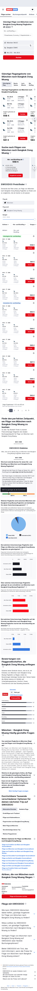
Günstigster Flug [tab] (7, 84)
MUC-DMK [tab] (18, 442)
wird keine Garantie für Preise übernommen (18, 966)
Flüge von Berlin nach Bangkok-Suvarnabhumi (17, 858)
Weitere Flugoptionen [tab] (10, 834)
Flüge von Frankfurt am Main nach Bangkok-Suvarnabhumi (16, 845)
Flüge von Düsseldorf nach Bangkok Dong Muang (17, 860)
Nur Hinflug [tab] (31, 84)
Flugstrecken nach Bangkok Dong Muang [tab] (16, 821)
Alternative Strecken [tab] (9, 809)
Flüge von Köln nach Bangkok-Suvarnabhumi (16, 865)
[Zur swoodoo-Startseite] (12, 9)
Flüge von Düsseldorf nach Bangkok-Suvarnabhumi (18, 855)
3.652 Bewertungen (16, 695)
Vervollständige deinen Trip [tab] (11, 829)
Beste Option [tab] (16, 84)
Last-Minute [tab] (23, 84)
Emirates (13, 689)
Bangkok (25, 986)
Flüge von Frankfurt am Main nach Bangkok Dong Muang (17, 852)
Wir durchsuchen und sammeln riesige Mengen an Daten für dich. (15, 975)
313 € (8, 27)
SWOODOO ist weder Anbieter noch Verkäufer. (14, 972)
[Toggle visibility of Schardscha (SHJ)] (25, 535)
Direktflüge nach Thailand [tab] (11, 813)
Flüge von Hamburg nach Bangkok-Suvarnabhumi (18, 863)
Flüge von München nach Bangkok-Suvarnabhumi (18, 849)
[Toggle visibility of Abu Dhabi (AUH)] (11, 538)
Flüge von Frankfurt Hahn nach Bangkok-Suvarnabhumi (15, 869)
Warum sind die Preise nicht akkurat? (15, 979)
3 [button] (18, 410)
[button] (3, 9)
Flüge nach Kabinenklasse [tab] (11, 817)
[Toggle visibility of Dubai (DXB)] (10, 535)
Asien (13, 986)
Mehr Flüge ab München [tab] (10, 825)
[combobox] (20, 202)
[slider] (35, 219)
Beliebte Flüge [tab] (23, 809)
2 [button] (14, 410)
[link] (15, 175)
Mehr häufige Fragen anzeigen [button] (18, 791)
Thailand (19, 986)
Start (8, 986)
